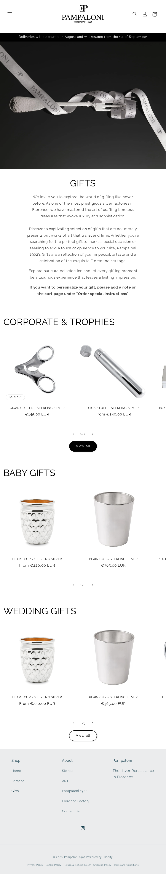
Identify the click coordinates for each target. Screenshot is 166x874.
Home (16, 771)
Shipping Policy (102, 865)
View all (83, 446)
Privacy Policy (35, 865)
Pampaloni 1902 (75, 791)
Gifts (15, 791)
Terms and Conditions (126, 865)
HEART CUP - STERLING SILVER (37, 559)
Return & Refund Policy (77, 865)
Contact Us (71, 811)
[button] (9, 14)
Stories (67, 771)
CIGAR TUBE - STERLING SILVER (113, 408)
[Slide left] (73, 434)
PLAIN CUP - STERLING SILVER (113, 559)
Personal (18, 781)
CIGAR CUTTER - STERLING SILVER (37, 408)
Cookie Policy (53, 865)
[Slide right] (92, 434)
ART (65, 781)
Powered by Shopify (99, 857)
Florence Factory (75, 801)
